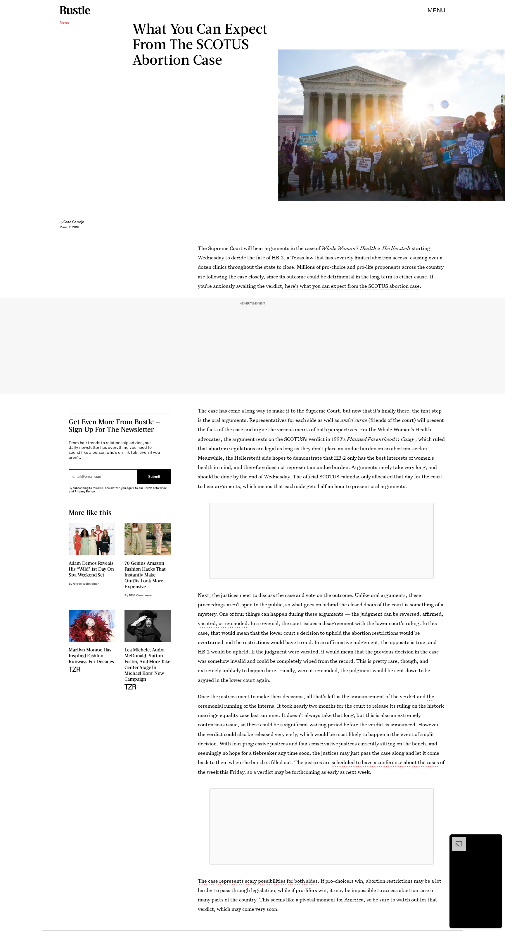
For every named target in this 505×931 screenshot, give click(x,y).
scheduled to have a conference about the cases (385, 762)
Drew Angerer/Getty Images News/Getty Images (502, 125)
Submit (154, 476)
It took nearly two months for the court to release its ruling (344, 705)
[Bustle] (75, 10)
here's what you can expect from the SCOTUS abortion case (352, 286)
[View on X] (321, 540)
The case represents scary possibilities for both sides (258, 880)
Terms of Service (155, 488)
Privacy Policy (85, 491)
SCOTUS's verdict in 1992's (349, 439)
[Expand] (456, 839)
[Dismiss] (495, 839)
